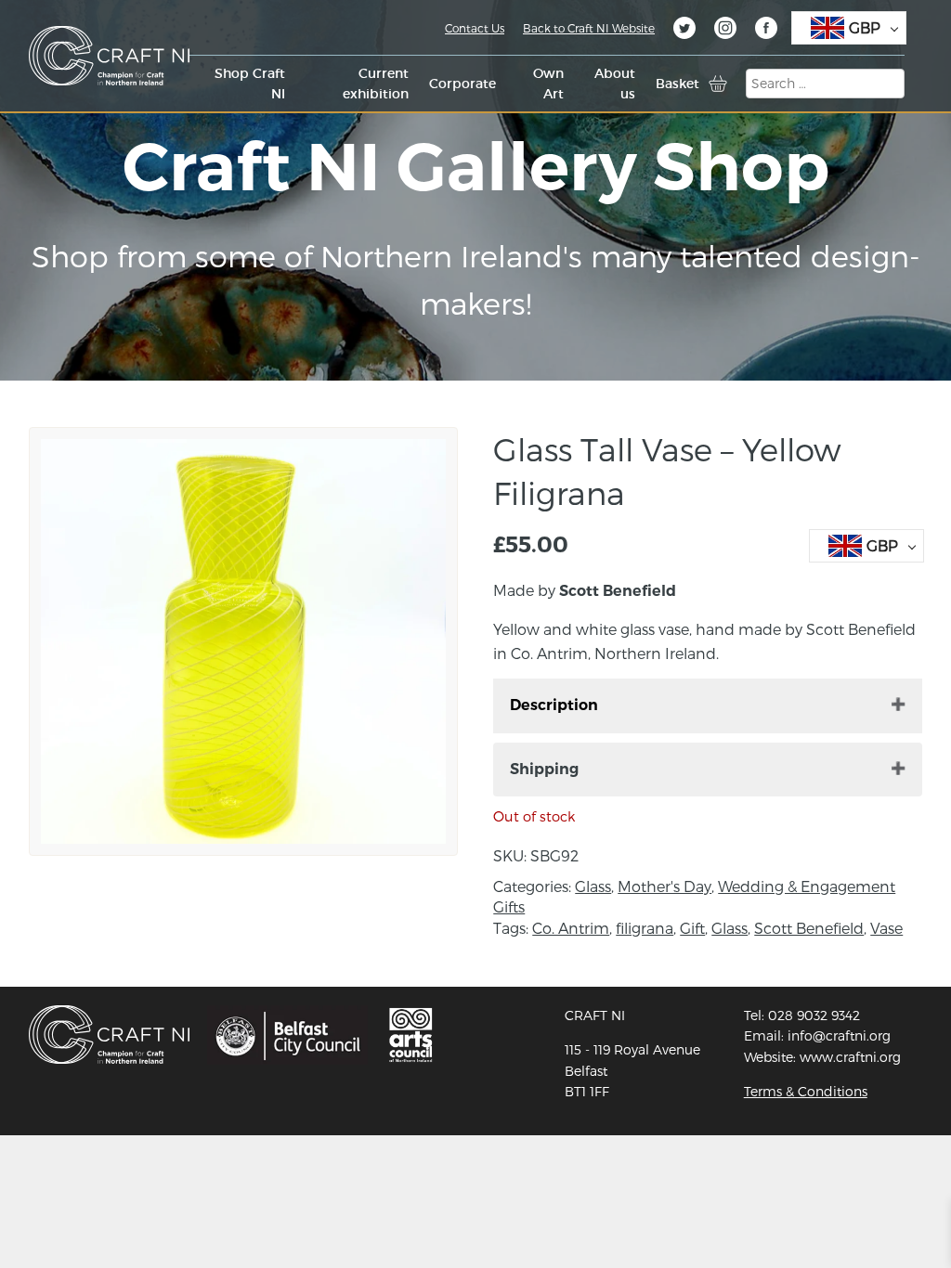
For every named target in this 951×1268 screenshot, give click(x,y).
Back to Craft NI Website (589, 27)
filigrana (644, 928)
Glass (593, 886)
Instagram (725, 31)
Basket (677, 83)
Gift (692, 928)
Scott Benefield (809, 928)
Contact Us (474, 27)
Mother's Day (664, 886)
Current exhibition (376, 83)
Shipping (544, 769)
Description (554, 705)
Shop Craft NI (250, 83)
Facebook (766, 31)
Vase (886, 928)
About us (614, 83)
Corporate (462, 83)
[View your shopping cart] (718, 83)
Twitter (684, 31)
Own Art (548, 83)
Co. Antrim (570, 928)
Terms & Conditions (805, 1091)
